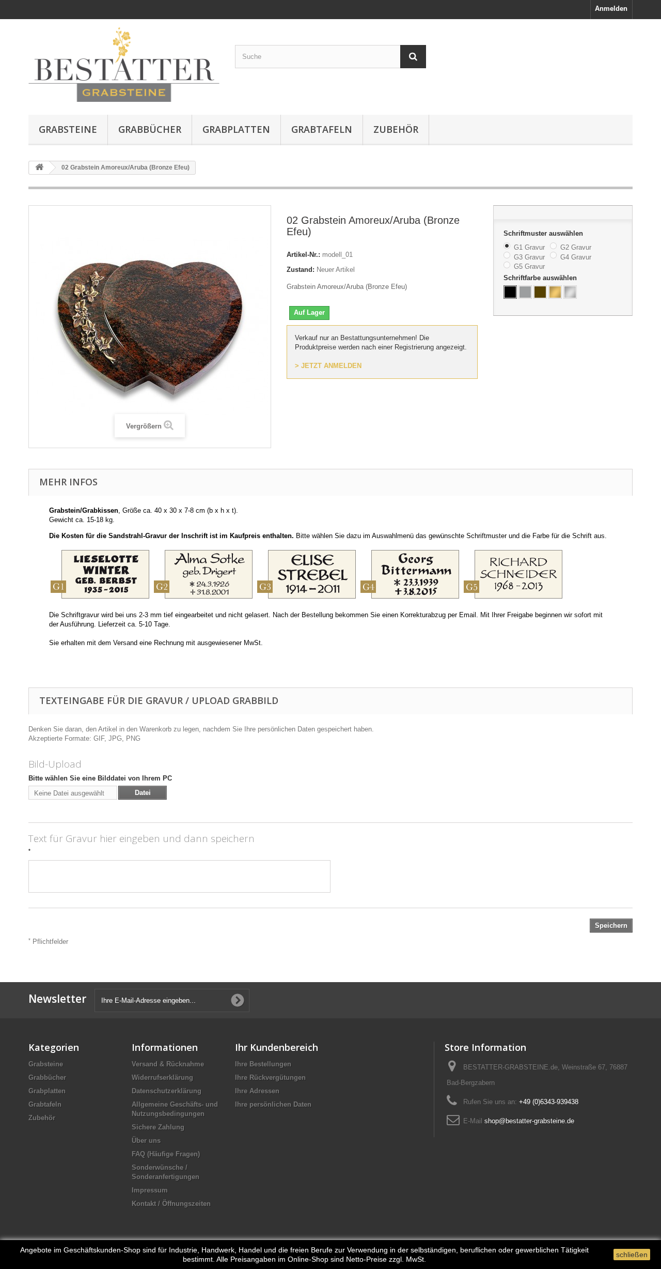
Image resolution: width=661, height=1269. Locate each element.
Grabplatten (236, 129)
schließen (632, 1254)
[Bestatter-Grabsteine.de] (123, 64)
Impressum (150, 1190)
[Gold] (555, 292)
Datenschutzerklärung (166, 1091)
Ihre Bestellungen (263, 1064)
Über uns (146, 1140)
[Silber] (570, 292)
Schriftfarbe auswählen (541, 278)
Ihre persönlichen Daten (273, 1104)
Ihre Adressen (257, 1091)
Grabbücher (149, 129)
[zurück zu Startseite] (39, 167)
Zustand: (300, 269)
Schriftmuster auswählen (544, 233)
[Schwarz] (510, 292)
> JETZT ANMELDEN (328, 366)
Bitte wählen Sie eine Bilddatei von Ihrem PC (100, 778)
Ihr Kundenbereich (276, 1047)
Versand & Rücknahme (168, 1064)
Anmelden (611, 8)
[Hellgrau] (525, 292)
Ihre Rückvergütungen (270, 1077)
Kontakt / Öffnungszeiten (171, 1203)
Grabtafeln (321, 129)
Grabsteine (68, 129)
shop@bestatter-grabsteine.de (529, 1121)
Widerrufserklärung (162, 1077)
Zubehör (395, 129)
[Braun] (540, 292)
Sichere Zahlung (158, 1127)
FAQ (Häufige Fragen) (166, 1154)
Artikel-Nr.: (303, 254)
